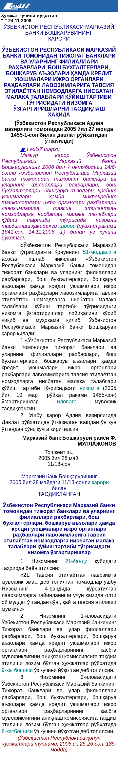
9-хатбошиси (18, 670)
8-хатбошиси (18, 731)
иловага (76, 401)
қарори (67, 226)
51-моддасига (99, 252)
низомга (89, 388)
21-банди (80, 561)
